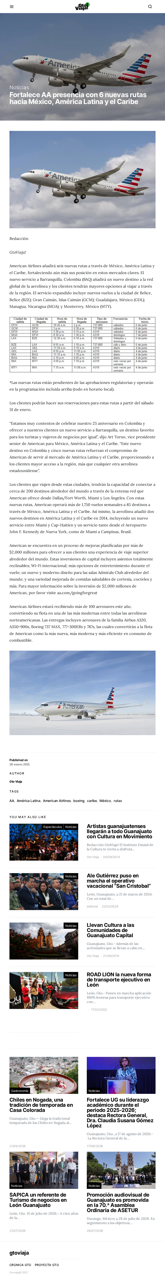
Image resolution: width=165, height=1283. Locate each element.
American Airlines (57, 801)
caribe (92, 801)
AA (11, 801)
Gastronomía (19, 1091)
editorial (92, 906)
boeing (78, 801)
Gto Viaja (15, 781)
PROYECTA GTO (47, 1265)
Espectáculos (52, 827)
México (105, 801)
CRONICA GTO (20, 1265)
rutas (118, 801)
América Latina (28, 801)
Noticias (19, 87)
